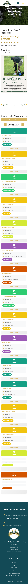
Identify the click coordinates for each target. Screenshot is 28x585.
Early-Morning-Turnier (8, 158)
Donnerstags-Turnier (8, 227)
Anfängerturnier (6, 135)
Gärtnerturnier (6, 342)
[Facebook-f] (14, 579)
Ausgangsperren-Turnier (9, 181)
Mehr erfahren (14, 148)
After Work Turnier (7, 250)
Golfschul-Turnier (7, 273)
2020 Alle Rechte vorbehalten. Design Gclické (14, 581)
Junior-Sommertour (7, 204)
